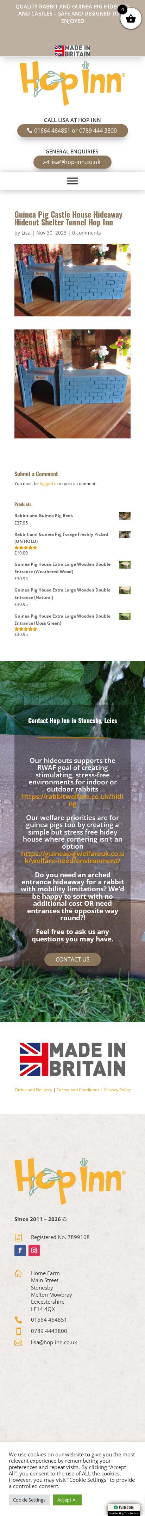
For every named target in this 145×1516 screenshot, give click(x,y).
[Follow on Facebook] (20, 1250)
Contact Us (73, 959)
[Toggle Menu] (72, 180)
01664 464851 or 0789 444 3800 (75, 130)
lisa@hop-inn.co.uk (75, 162)
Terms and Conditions (78, 1090)
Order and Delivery (33, 1090)
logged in (49, 483)
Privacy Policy (117, 1090)
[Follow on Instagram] (34, 1250)
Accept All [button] (67, 1500)
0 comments (86, 232)
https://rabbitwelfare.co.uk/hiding (72, 800)
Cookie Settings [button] (29, 1500)
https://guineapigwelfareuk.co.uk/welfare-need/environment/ (72, 857)
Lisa (26, 232)
